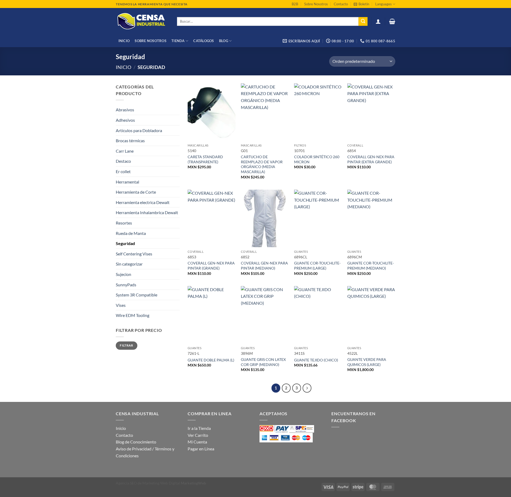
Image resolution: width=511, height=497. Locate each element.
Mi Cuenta (197, 441)
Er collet (123, 171)
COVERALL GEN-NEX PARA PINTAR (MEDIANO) (264, 265)
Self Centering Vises (134, 253)
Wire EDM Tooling (132, 315)
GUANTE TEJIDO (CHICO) (316, 360)
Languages (383, 4)
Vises (121, 305)
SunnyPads (126, 284)
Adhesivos (125, 120)
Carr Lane (125, 150)
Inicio (124, 41)
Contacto (341, 4)
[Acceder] (378, 21)
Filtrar (126, 345)
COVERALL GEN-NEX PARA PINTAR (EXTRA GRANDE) (370, 159)
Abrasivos (125, 109)
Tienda (178, 41)
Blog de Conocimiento (136, 441)
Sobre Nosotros (316, 4)
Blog (223, 41)
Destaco (123, 161)
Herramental (127, 181)
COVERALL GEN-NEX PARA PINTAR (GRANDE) (211, 265)
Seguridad (125, 243)
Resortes (124, 222)
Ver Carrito (198, 435)
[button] (361, 4)
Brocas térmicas (130, 140)
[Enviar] (363, 21)
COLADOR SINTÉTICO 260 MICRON (316, 159)
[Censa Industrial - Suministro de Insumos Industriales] (142, 21)
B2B (295, 4)
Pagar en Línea (201, 448)
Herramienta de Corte (136, 191)
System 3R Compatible (136, 294)
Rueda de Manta (131, 233)
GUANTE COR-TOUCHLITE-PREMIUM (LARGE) (317, 265)
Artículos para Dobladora (139, 130)
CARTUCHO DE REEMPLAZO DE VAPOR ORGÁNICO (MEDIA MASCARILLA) (262, 164)
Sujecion (123, 274)
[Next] (307, 388)
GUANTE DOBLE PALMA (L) (211, 360)
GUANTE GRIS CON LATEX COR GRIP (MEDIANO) (263, 362)
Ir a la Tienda (199, 428)
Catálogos (203, 41)
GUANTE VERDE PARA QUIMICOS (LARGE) (366, 362)
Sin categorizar (129, 263)
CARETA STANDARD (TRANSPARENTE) (205, 159)
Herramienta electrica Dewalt (143, 202)
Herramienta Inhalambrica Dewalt (147, 212)
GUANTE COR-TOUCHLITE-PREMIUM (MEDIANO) (370, 265)
